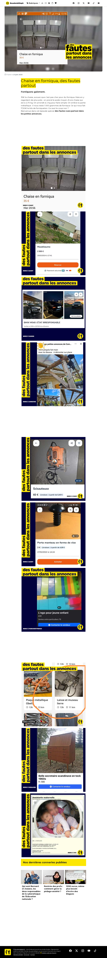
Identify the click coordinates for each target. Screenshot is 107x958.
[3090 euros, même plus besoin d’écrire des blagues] (75, 877)
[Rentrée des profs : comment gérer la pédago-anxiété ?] (53, 877)
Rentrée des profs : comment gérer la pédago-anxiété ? (53, 888)
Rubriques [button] (33, 3)
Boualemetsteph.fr (20, 949)
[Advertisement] (53, 131)
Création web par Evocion (49, 953)
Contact (32, 954)
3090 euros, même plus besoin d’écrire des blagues (75, 890)
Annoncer (26, 954)
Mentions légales (18, 954)
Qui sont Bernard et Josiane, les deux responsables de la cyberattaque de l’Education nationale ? (31, 892)
